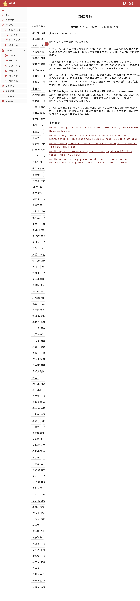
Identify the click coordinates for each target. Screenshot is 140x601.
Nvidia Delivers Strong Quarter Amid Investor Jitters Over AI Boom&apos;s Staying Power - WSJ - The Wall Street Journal (88, 161)
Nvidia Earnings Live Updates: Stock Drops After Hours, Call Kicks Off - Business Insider (94, 129)
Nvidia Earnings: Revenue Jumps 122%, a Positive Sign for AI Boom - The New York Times (93, 145)
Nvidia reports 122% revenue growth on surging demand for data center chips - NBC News (90, 153)
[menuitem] (13, 9)
